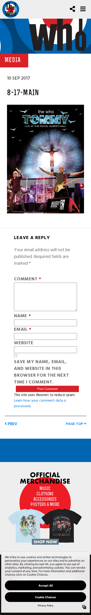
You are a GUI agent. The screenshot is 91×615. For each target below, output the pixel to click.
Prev (12, 423)
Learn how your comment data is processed (40, 403)
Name (22, 316)
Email (22, 329)
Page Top (75, 424)
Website (23, 343)
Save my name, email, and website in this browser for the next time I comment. (41, 372)
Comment (27, 279)
